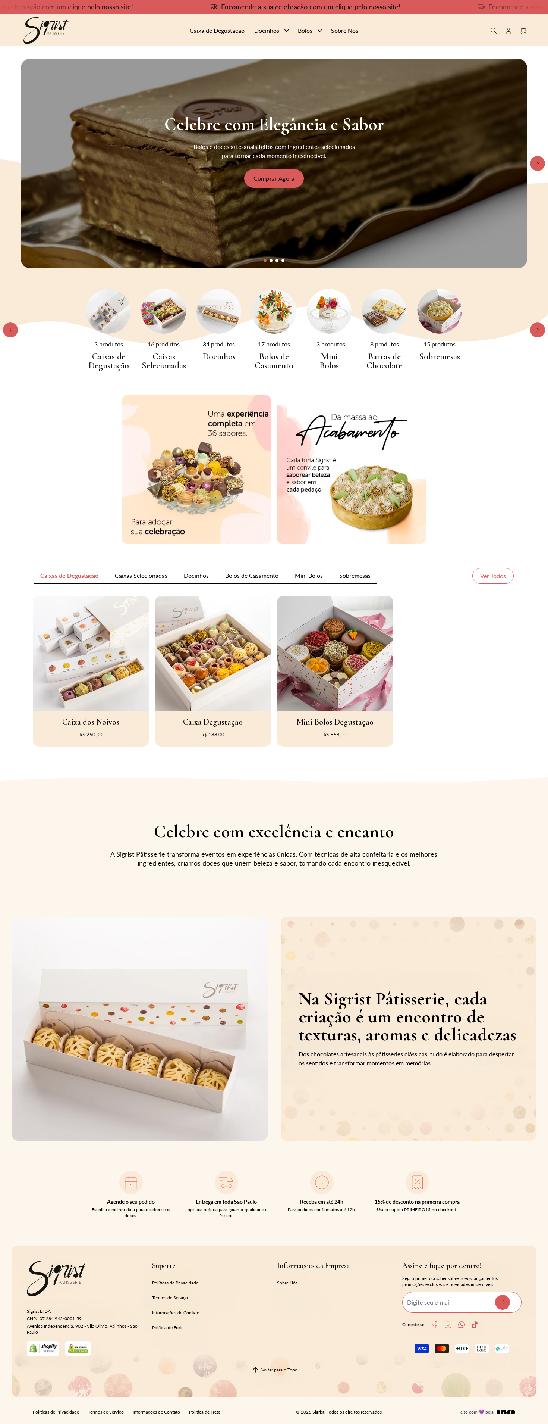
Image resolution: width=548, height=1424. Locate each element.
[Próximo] (537, 163)
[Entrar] (508, 30)
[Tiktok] (474, 1324)
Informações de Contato (175, 1312)
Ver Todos (493, 575)
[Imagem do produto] (91, 654)
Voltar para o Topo (279, 1369)
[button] (265, 260)
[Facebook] (434, 1325)
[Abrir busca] (493, 30)
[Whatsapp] (461, 1324)
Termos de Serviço (170, 1297)
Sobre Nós (287, 1283)
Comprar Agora (274, 178)
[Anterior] (10, 329)
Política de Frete (167, 1327)
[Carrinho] (100, 31)
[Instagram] (448, 1325)
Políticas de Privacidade (175, 1283)
